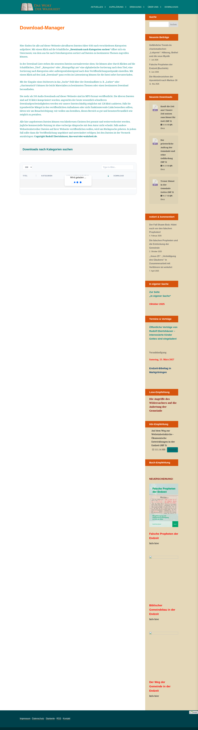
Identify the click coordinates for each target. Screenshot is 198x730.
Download (172, 450)
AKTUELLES (97, 7)
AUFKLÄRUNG (116, 7)
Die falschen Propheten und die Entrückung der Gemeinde (163, 244)
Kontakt (66, 718)
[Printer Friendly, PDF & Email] (193, 712)
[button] (36, 175)
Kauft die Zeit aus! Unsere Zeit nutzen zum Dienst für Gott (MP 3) (168, 113)
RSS (59, 718)
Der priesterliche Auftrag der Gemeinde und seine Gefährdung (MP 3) (168, 151)
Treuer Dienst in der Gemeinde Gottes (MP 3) (167, 186)
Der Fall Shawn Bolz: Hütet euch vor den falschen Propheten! (162, 228)
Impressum (25, 718)
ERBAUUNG (136, 7)
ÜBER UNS (153, 7)
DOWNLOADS (171, 7)
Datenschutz (38, 718)
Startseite (50, 718)
